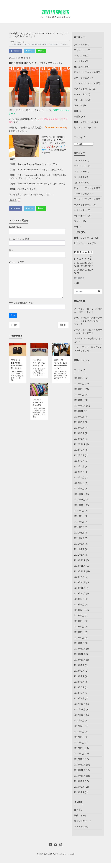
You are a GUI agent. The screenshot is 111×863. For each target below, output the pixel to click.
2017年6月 (79, 731)
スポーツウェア (81, 78)
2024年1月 (79, 400)
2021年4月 (79, 538)
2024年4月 (79, 383)
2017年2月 (79, 754)
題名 (11, 250)
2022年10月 (80, 444)
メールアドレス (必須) (19, 239)
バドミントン (80, 94)
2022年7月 (79, 461)
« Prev (14, 325)
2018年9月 (79, 665)
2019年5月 (79, 621)
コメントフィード (82, 821)
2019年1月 (79, 643)
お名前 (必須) (15, 227)
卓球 (76, 111)
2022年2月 (79, 483)
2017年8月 (79, 720)
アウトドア (79, 45)
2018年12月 (80, 649)
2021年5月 (79, 533)
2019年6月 (79, 615)
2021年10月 (80, 505)
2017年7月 (79, 726)
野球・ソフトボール (83, 122)
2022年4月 (79, 472)
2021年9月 (79, 511)
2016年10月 (80, 776)
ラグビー (78, 105)
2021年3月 (79, 544)
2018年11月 (79, 654)
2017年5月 (79, 737)
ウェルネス (79, 61)
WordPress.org (81, 826)
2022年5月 (79, 466)
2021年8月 (79, 516)
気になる (13, 200)
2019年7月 (79, 610)
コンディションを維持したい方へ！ (88, 340)
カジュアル (79, 67)
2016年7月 (79, 792)
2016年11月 (79, 770)
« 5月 (76, 283)
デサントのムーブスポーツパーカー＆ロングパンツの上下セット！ (88, 321)
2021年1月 (79, 555)
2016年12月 (80, 765)
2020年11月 (79, 566)
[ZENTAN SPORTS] (55, 11)
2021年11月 (79, 499)
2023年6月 (79, 433)
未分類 (77, 116)
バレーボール (80, 100)
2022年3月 (79, 477)
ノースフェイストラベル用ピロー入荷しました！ (88, 310)
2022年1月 (79, 488)
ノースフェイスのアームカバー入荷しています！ (88, 331)
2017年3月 (79, 748)
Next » (63, 325)
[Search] (99, 291)
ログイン (78, 810)
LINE (42, 51)
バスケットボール (82, 89)
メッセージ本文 (16, 262)
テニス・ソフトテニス (85, 83)
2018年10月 (80, 660)
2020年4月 (79, 577)
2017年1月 (79, 759)
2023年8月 (79, 422)
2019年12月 (80, 582)
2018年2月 (79, 693)
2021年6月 (79, 527)
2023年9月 (79, 417)
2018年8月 (79, 671)
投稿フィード (80, 815)
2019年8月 (79, 604)
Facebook (16, 51)
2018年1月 (79, 698)
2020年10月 (80, 571)
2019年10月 (80, 593)
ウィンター (28, 58)
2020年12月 (80, 560)
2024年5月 (79, 378)
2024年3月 (79, 389)
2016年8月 (79, 787)
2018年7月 (79, 676)
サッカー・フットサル (85, 72)
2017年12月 (80, 704)
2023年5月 (79, 439)
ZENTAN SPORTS (51, 854)
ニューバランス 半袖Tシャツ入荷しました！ (87, 349)
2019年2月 (79, 638)
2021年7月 (79, 522)
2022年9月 (79, 450)
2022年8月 (79, 455)
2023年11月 (79, 411)
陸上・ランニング (82, 127)
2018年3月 (79, 687)
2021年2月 (79, 549)
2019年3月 (79, 632)
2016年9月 (79, 781)
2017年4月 (79, 742)
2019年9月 (79, 599)
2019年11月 (79, 588)
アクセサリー (80, 50)
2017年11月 (79, 709)
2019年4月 (79, 626)
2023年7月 (79, 428)
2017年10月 (80, 715)
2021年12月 (80, 494)
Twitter (30, 51)
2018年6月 (79, 682)
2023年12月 (80, 406)
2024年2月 (79, 395)
